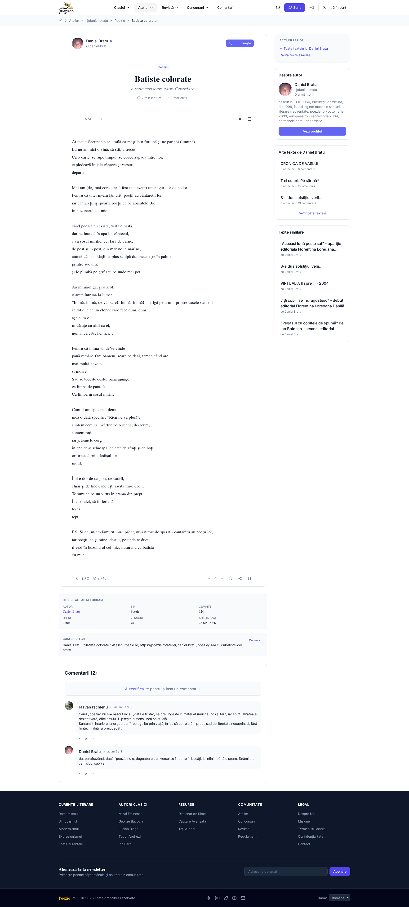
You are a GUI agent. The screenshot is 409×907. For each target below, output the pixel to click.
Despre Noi (306, 814)
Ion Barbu (126, 844)
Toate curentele (71, 844)
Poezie (120, 20)
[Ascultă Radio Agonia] (311, 7)
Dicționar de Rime (192, 814)
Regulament (247, 836)
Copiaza (254, 640)
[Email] (242, 898)
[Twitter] (225, 898)
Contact (304, 844)
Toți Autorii (186, 829)
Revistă (168, 7)
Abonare (340, 871)
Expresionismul (70, 836)
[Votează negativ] (222, 578)
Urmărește (243, 43)
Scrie (297, 7)
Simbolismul (68, 821)
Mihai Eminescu (130, 814)
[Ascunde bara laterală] (249, 119)
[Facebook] (208, 898)
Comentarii (225, 7)
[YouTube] (234, 898)
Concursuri (195, 7)
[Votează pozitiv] (208, 578)
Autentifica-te (137, 688)
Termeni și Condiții (312, 829)
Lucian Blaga (128, 829)
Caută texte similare (295, 55)
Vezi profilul (312, 131)
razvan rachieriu (93, 707)
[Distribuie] (240, 578)
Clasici (119, 7)
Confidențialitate (310, 836)
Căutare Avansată (192, 821)
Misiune (304, 821)
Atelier (143, 7)
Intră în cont (337, 7)
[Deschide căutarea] (278, 7)
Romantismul (68, 814)
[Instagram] (217, 898)
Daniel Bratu (71, 611)
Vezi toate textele (312, 213)
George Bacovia (131, 821)
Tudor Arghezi (130, 836)
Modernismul (69, 829)
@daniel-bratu (97, 20)
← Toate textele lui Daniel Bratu (304, 48)
